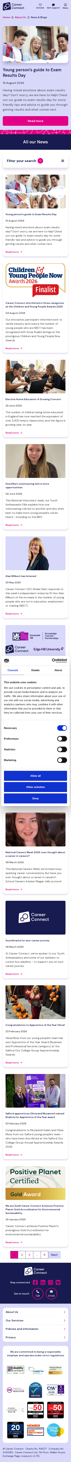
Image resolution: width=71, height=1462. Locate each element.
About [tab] (58, 670)
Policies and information (22, 1329)
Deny (35, 798)
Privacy (11, 1337)
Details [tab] (35, 670)
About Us (20, 17)
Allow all (35, 775)
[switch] (62, 738)
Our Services (14, 1320)
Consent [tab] (13, 670)
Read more (12, 251)
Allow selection (35, 787)
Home (6, 17)
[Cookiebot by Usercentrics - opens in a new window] (52, 661)
